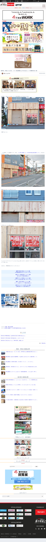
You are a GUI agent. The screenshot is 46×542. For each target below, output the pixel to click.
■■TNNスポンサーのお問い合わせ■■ (23, 285)
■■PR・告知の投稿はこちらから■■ (23, 281)
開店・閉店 (7, 326)
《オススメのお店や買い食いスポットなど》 (23, 279)
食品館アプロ (10, 328)
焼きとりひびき (22, 328)
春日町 (11, 326)
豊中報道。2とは (29, 7)
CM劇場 (23, 7)
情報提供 (16, 7)
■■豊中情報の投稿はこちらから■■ (23, 271)
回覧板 (20, 7)
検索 (36, 466)
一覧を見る (43, 343)
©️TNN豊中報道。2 (13, 536)
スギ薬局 (5, 328)
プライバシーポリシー (5, 536)
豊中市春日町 (16, 328)
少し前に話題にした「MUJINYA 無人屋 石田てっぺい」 (29, 152)
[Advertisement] (23, 315)
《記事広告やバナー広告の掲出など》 (23, 286)
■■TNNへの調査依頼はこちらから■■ (23, 274)
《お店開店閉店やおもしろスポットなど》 (23, 272)
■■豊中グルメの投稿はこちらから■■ (23, 278)
